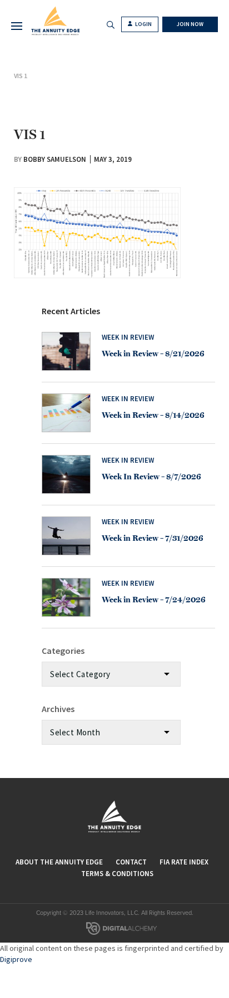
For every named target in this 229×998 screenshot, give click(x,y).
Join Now (190, 24)
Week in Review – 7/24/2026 (154, 600)
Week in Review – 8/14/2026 (153, 415)
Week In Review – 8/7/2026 (151, 477)
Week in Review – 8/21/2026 (153, 354)
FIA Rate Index (184, 862)
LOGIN (143, 24)
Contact (131, 862)
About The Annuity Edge (59, 862)
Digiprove (16, 959)
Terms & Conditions (117, 873)
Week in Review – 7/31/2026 (152, 538)
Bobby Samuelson (54, 159)
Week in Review (128, 337)
